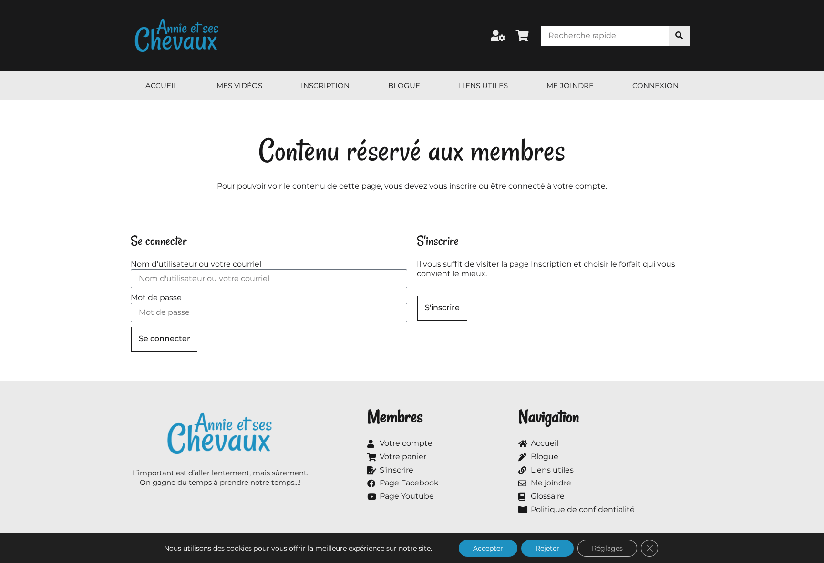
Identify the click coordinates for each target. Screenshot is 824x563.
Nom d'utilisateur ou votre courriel (196, 264)
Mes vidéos (239, 85)
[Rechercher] (679, 36)
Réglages (607, 548)
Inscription (325, 85)
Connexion (655, 85)
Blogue (404, 85)
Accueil (161, 85)
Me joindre (570, 85)
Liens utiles (483, 85)
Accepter (488, 548)
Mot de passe (156, 297)
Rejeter (547, 548)
